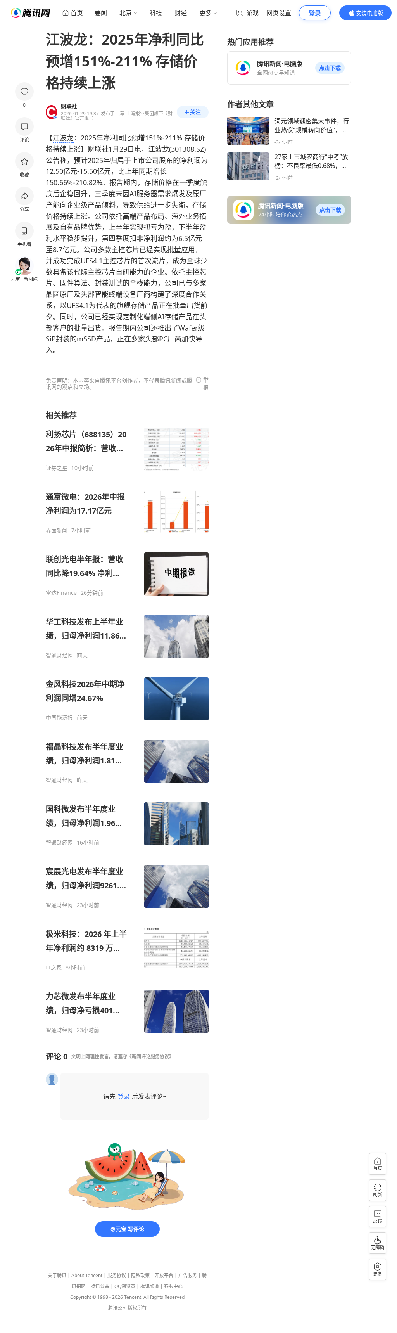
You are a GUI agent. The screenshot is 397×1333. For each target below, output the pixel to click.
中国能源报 (59, 717)
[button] (330, 68)
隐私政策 (140, 1275)
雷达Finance (61, 593)
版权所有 (137, 1308)
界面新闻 (56, 530)
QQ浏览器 (124, 1286)
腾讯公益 (100, 1286)
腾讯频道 (149, 1286)
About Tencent (86, 1275)
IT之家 (54, 967)
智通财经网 (59, 655)
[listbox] (127, 722)
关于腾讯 (57, 1275)
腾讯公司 (117, 1308)
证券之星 (56, 468)
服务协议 (116, 1275)
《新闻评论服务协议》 (150, 1056)
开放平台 (164, 1275)
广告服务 (187, 1275)
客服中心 (173, 1286)
